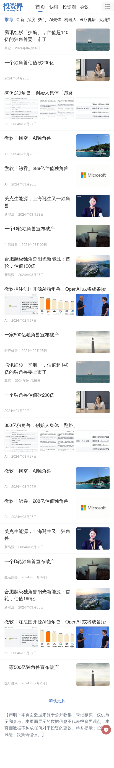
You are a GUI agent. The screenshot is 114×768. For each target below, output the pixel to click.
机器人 (70, 19)
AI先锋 (55, 19)
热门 (42, 19)
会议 (84, 6)
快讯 (54, 6)
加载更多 (57, 700)
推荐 (8, 19)
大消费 (105, 19)
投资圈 (69, 6)
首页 (40, 6)
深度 (31, 19)
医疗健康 (87, 19)
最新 (20, 19)
